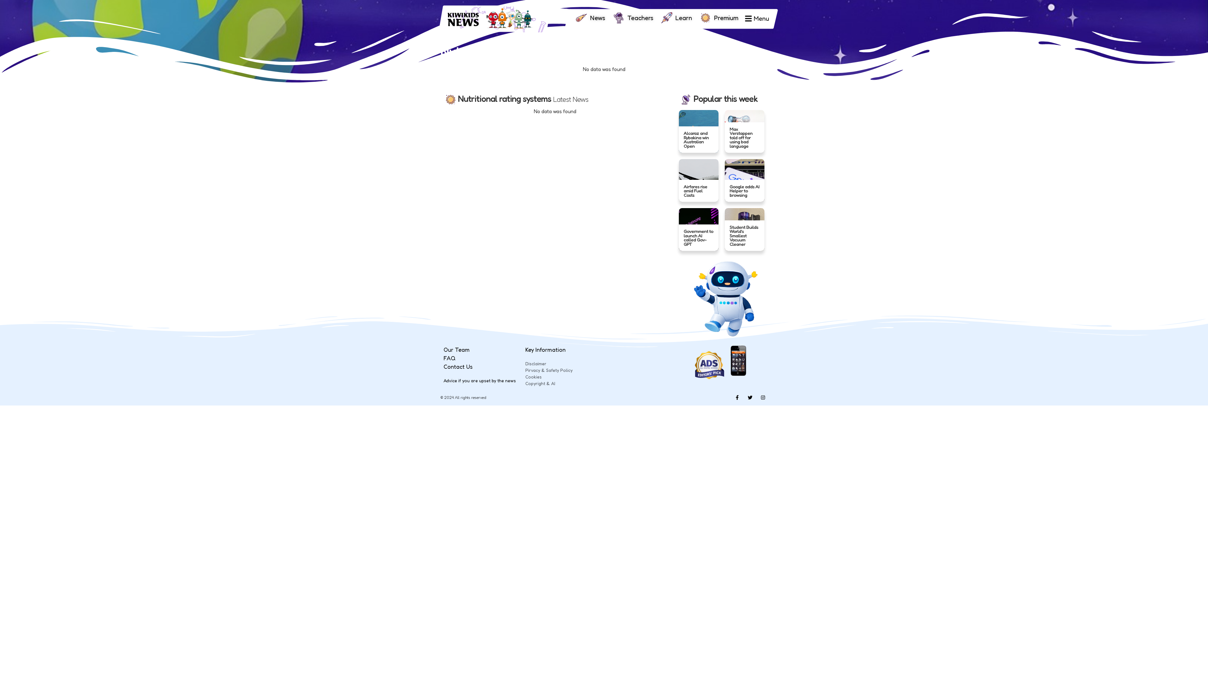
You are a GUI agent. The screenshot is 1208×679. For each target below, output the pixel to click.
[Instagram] (763, 397)
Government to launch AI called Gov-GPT (698, 237)
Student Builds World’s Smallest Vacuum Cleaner (744, 235)
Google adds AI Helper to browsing (744, 190)
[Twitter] (750, 397)
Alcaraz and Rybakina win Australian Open (696, 139)
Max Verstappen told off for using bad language (741, 137)
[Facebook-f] (737, 397)
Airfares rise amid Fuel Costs (695, 190)
